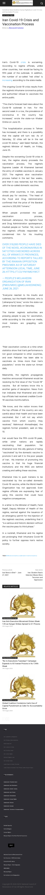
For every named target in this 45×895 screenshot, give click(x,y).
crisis (23, 62)
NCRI (7, 555)
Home (4, 10)
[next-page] (7, 719)
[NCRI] (22, 2)
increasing (7, 80)
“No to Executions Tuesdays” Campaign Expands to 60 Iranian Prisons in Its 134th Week (20, 663)
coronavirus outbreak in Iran (20, 555)
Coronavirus (33, 555)
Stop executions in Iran (10, 618)
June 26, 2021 (10, 288)
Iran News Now (12, 10)
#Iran (15, 254)
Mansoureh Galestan (16, 28)
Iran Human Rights (23, 10)
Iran (10, 555)
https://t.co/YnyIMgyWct (23, 271)
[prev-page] (3, 719)
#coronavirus (29, 247)
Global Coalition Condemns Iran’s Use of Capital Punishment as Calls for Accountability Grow (22, 706)
